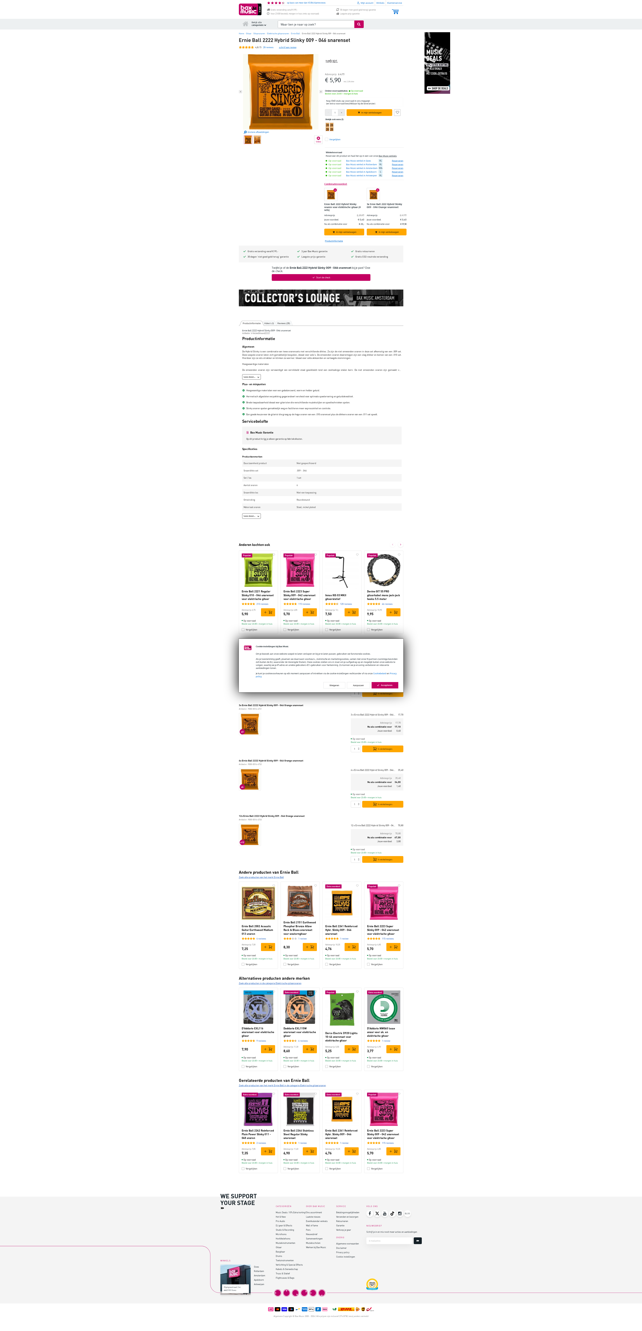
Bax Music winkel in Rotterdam (361, 164)
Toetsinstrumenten (285, 1260)
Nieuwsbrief (311, 1234)
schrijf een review (287, 47)
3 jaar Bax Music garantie (314, 251)
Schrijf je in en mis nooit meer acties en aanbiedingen (391, 1231)
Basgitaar (280, 1251)
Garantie (340, 1225)
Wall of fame (312, 1225)
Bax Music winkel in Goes (358, 160)
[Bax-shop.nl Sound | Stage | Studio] (250, 9)
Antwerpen (259, 1284)
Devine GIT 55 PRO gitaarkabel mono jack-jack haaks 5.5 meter (383, 595)
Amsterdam (259, 1275)
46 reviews (387, 603)
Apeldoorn (259, 1279)
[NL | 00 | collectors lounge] (321, 298)
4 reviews (261, 938)
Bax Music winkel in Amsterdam (361, 168)
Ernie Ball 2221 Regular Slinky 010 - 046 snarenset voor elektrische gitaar (258, 595)
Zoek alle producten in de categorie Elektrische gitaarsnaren (270, 983)
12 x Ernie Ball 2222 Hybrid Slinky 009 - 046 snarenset (373, 825)
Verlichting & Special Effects (289, 1264)
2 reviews (261, 1142)
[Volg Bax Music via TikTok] (392, 1213)
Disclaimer (341, 1247)
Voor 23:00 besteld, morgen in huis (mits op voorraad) (295, 13)
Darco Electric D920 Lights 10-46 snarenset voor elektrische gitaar (341, 1036)
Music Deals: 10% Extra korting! (291, 1212)
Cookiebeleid (379, 673)
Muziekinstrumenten (285, 1242)
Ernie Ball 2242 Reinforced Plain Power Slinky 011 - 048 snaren (258, 1134)
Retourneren (342, 1221)
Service (341, 1206)
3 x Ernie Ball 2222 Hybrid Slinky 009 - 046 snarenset (373, 714)
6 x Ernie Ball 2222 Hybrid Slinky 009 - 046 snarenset (373, 770)
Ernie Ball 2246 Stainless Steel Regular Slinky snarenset (298, 1134)
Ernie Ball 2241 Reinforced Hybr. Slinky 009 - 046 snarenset (341, 930)
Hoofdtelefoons (283, 1238)
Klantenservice (394, 3)
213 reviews (262, 603)
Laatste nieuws (313, 1216)
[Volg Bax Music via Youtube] (385, 1213)
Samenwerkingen (314, 1238)
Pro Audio (280, 1221)
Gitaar (279, 1247)
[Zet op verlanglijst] (397, 112)
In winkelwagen (385, 693)
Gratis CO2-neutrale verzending (371, 256)
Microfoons (281, 1234)
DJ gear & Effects (284, 1225)
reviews (268, 47)
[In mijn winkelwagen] (268, 612)
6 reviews (303, 1040)
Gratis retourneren (365, 251)
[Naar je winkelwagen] (395, 10)
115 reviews (304, 603)
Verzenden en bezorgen (347, 1216)
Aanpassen (358, 685)
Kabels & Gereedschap (287, 1269)
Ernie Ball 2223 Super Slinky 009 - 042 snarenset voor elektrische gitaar (299, 595)
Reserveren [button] (397, 160)
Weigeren (334, 685)
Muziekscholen (313, 1242)
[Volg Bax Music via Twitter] (377, 1213)
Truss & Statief (283, 1273)
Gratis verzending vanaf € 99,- (284, 10)
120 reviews (346, 603)
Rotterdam (259, 1271)
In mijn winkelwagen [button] (371, 112)
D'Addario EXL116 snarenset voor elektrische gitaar (258, 1032)
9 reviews (261, 1040)
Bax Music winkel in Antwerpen (361, 175)
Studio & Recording (285, 1229)
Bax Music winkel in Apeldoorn (361, 171)
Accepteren (386, 685)
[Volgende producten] (400, 544)
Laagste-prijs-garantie (350, 13)
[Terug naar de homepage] (246, 24)
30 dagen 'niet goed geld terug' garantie (358, 10)
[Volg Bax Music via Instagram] (400, 1213)
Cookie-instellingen (345, 1256)
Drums (279, 1256)
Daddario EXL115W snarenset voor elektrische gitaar (299, 1032)
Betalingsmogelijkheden (347, 1212)
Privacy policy (342, 1252)
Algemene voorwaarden (347, 1243)
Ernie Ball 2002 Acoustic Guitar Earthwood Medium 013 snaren (257, 930)
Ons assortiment (314, 1212)
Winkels (380, 3)
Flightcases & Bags (285, 1277)
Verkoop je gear (343, 1229)
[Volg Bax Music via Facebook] (369, 1213)
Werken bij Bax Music (316, 1247)
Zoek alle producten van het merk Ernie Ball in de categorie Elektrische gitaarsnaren (282, 1085)
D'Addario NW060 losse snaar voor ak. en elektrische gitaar (381, 1032)
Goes (256, 1266)
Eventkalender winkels (317, 1221)
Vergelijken (251, 629)
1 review (302, 938)
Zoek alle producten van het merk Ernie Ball (261, 877)
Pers (308, 1229)
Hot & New (281, 1216)
